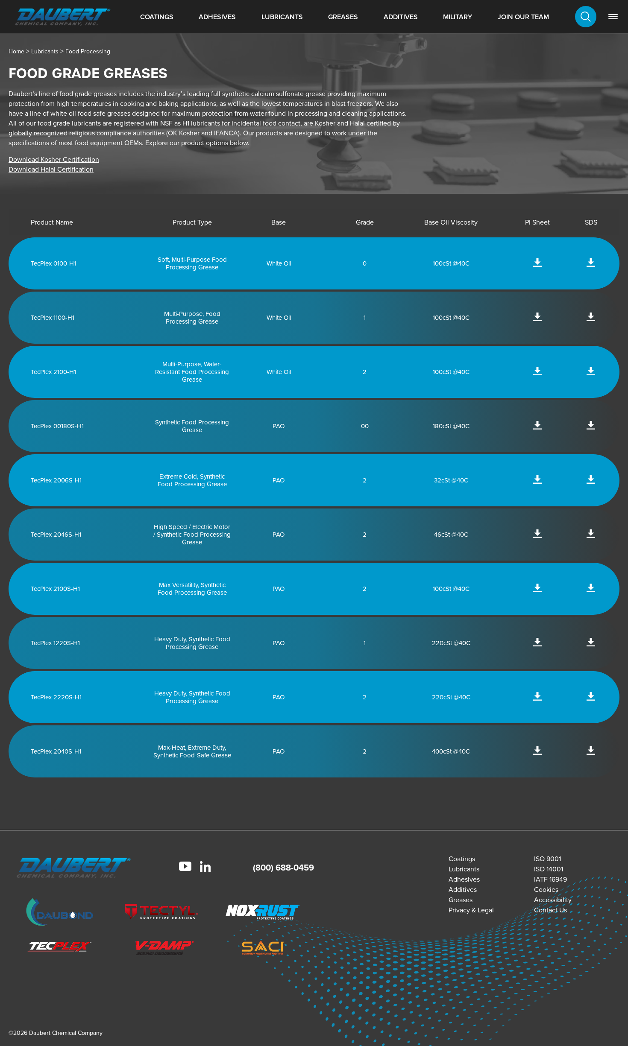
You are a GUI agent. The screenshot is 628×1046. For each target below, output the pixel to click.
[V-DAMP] (161, 949)
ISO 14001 (548, 869)
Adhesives (217, 17)
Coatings (156, 17)
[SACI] (262, 949)
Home (16, 51)
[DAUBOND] (59, 913)
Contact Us (550, 910)
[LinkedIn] (205, 867)
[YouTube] (185, 868)
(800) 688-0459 (283, 867)
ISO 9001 (547, 859)
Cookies (546, 889)
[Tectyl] (161, 913)
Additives (401, 17)
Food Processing (87, 51)
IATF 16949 (550, 879)
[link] (613, 16)
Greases (343, 17)
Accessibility (553, 900)
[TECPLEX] (59, 949)
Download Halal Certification (51, 169)
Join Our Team (523, 17)
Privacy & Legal (471, 910)
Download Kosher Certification (54, 159)
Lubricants (282, 17)
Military (457, 17)
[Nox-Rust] (262, 913)
